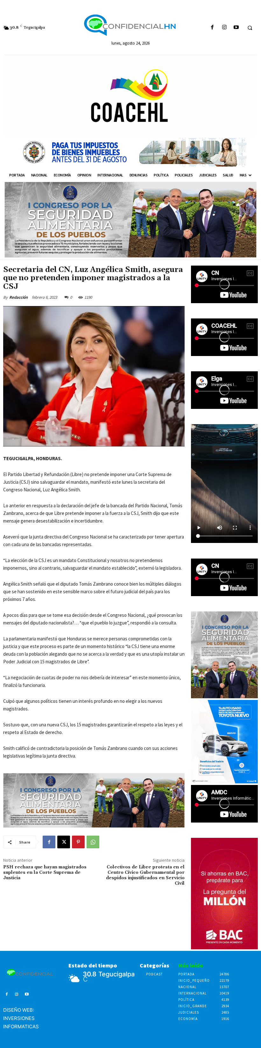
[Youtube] (236, 27)
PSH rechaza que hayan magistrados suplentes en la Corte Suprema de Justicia (45, 872)
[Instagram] (224, 27)
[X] (63, 842)
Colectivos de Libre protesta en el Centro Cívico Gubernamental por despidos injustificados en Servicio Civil (145, 875)
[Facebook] (212, 27)
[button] (250, 28)
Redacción (18, 297)
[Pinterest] (78, 842)
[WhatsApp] (93, 842)
